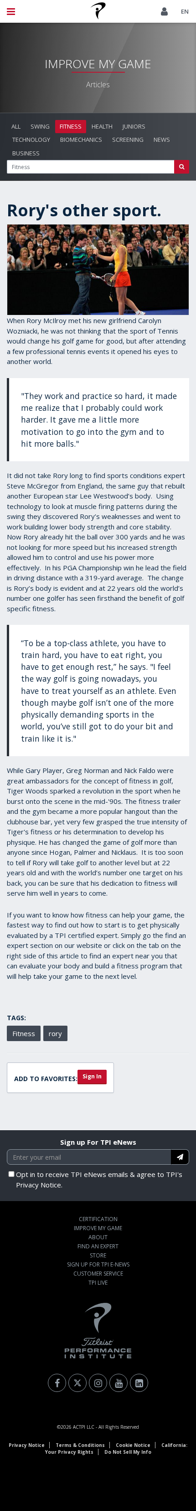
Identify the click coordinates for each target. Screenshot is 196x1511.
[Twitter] (77, 1383)
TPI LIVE (98, 1283)
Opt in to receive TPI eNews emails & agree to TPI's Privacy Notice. (99, 1179)
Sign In (92, 1076)
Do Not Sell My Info (127, 1452)
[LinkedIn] (139, 1383)
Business (26, 153)
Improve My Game (98, 1228)
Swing (40, 126)
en (185, 11)
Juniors (134, 126)
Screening (128, 139)
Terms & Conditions (80, 1445)
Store (98, 1255)
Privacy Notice (27, 1445)
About (98, 1237)
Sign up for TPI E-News (98, 1264)
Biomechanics (81, 139)
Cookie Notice (133, 1445)
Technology (31, 139)
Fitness (71, 126)
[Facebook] (57, 1383)
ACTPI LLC (83, 1427)
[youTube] (118, 1383)
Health (102, 126)
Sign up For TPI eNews (98, 1142)
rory (55, 1033)
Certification (98, 1219)
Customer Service (98, 1273)
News (162, 139)
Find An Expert (98, 1246)
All (16, 126)
